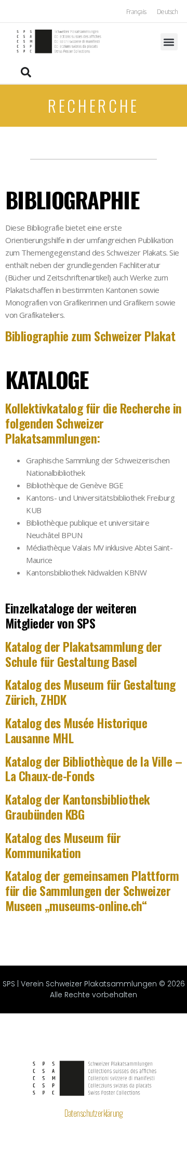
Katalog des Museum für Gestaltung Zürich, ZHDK (90, 691)
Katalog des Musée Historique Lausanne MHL (76, 730)
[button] (169, 41)
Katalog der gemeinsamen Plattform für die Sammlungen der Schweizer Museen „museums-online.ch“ (92, 890)
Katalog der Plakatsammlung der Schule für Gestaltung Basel (83, 654)
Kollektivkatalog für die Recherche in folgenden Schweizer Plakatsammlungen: (93, 422)
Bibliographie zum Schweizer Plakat (90, 335)
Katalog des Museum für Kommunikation (63, 845)
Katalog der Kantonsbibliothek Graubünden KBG (77, 806)
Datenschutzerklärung (93, 1113)
